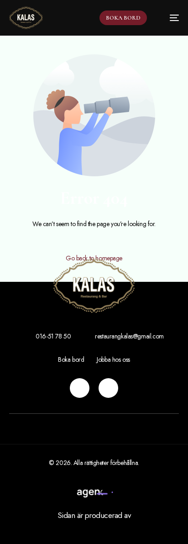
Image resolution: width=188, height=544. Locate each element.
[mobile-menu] (170, 17)
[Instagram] (79, 388)
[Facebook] (108, 388)
